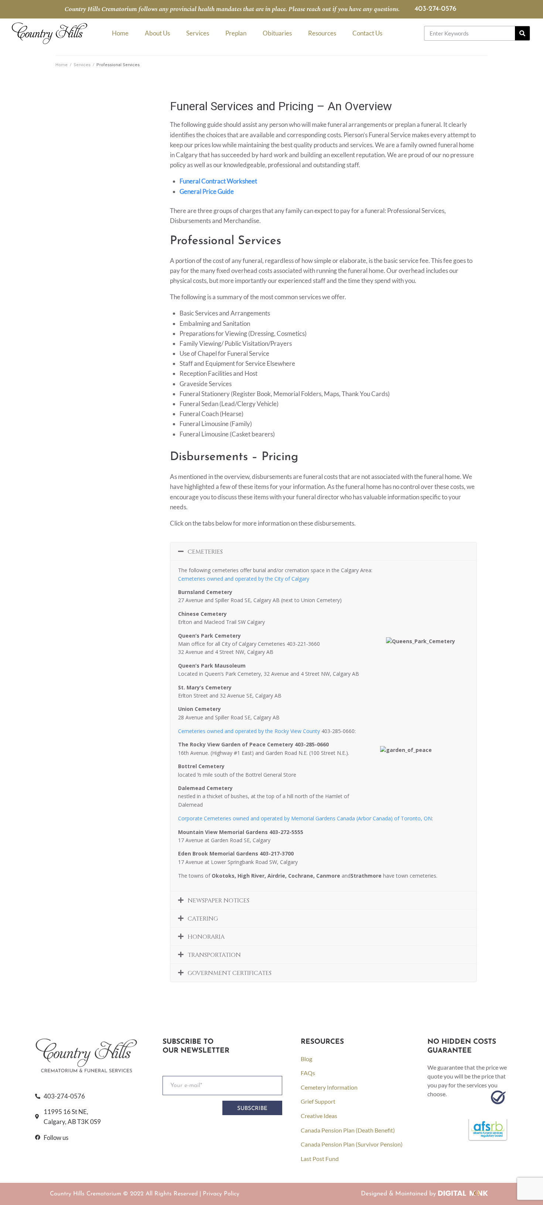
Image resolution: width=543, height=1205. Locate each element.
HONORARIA (206, 937)
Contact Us (367, 33)
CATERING (203, 919)
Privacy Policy (221, 1194)
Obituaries (277, 33)
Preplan (235, 33)
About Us (157, 33)
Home (120, 33)
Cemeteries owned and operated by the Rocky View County (249, 731)
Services (197, 33)
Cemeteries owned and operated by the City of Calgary (243, 578)
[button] (323, 551)
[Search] (522, 33)
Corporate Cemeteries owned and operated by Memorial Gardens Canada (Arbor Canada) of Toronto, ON (305, 818)
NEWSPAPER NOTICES (218, 901)
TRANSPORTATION (214, 955)
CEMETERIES (205, 552)
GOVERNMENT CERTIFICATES (230, 973)
